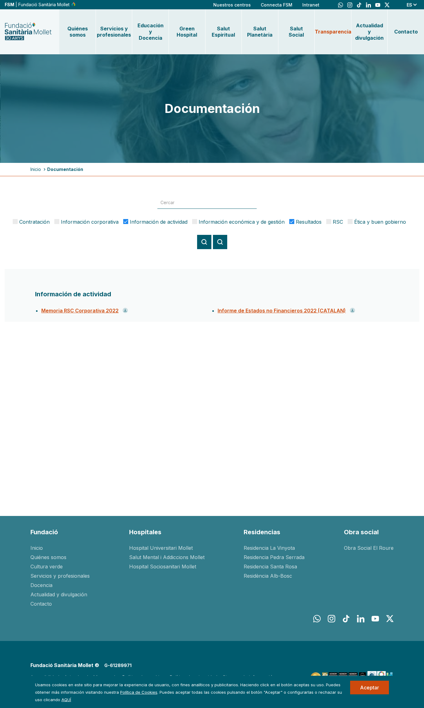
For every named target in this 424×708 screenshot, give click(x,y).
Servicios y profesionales (114, 31)
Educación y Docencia (151, 31)
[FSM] (28, 32)
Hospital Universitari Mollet (161, 548)
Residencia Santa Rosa (270, 566)
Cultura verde (46, 566)
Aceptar (369, 687)
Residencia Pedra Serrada (274, 557)
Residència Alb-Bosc (268, 576)
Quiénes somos (77, 31)
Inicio (35, 169)
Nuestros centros (232, 4)
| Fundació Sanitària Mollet (38, 4)
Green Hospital (187, 31)
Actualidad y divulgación (369, 31)
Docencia (41, 585)
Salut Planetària (260, 31)
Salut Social (296, 31)
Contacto (406, 32)
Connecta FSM (276, 4)
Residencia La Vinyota (269, 548)
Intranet (310, 4)
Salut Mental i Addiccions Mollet (167, 557)
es (409, 4)
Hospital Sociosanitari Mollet (162, 566)
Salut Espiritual (223, 31)
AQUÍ (66, 699)
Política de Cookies (138, 692)
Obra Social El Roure (369, 548)
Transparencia (333, 32)
